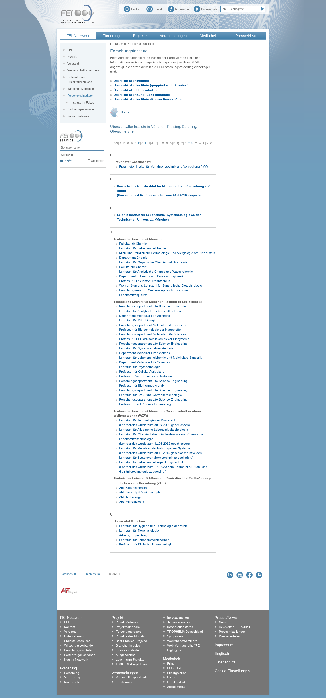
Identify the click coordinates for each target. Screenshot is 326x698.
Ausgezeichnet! (126, 655)
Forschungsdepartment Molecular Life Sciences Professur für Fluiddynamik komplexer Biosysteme (154, 336)
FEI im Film (175, 668)
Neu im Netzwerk (78, 116)
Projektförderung (127, 622)
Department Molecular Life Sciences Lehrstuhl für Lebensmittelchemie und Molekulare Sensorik (160, 355)
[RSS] (259, 577)
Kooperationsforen (180, 627)
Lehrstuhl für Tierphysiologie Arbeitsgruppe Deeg (139, 533)
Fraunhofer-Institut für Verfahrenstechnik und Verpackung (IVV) (163, 166)
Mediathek (208, 36)
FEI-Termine (124, 682)
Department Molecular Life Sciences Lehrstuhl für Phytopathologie (144, 364)
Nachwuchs (72, 682)
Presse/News (246, 36)
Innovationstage (178, 617)
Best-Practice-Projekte (131, 641)
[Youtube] (239, 577)
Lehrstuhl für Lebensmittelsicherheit (144, 540)
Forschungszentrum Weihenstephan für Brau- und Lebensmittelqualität (154, 292)
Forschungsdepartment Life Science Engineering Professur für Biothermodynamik (153, 383)
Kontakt (159, 9)
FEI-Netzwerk (78, 36)
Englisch (136, 9)
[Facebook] (249, 577)
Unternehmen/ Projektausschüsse (79, 80)
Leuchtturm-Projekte (130, 659)
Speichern (97, 160)
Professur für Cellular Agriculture (142, 371)
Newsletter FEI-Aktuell (234, 627)
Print (170, 663)
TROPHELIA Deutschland (185, 631)
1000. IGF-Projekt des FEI (134, 664)
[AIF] (68, 592)
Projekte (140, 36)
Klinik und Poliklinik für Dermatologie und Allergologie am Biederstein (167, 253)
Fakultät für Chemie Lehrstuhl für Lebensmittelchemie (142, 246)
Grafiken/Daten (178, 682)
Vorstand (73, 63)
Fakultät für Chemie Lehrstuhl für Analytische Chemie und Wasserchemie (156, 269)
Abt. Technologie (130, 497)
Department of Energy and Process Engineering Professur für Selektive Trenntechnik (152, 278)
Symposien (175, 636)
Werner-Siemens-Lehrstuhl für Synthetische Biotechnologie (160, 285)
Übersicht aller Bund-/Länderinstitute (142, 94)
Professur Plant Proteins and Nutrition (145, 376)
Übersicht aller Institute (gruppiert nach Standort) (151, 85)
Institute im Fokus (82, 102)
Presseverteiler (229, 636)
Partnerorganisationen (81, 109)
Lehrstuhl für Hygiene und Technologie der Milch (153, 526)
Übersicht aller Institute (131, 80)
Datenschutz (209, 9)
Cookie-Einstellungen (232, 671)
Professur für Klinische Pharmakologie (146, 544)
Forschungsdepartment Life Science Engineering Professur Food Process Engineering (153, 402)
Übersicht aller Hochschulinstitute (139, 90)
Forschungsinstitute (80, 95)
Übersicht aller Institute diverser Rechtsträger (148, 99)
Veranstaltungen (173, 36)
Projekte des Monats (130, 636)
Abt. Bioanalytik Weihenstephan (141, 492)
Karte (125, 112)
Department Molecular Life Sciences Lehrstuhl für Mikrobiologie (144, 318)
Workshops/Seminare (182, 641)
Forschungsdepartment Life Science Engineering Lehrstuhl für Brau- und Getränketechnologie (153, 392)
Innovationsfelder (128, 650)
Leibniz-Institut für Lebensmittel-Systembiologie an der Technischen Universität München (159, 217)
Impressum (182, 9)
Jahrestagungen (178, 622)
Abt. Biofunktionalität (133, 487)
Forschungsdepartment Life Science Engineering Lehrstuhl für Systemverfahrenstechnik (153, 346)
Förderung (111, 36)
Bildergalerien (177, 673)
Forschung (71, 673)
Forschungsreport (128, 631)
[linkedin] (230, 577)
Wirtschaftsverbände (80, 88)
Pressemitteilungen (232, 631)
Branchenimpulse (128, 645)
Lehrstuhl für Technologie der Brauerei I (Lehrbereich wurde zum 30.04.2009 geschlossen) (154, 422)
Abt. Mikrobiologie (131, 501)
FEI (69, 49)
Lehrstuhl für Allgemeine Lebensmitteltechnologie (153, 429)
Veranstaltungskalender (132, 677)
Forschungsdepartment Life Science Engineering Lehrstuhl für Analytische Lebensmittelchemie (153, 309)
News (223, 622)
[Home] (77, 22)
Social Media (176, 686)
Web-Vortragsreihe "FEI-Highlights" (184, 648)
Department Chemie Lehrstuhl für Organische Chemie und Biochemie (153, 260)
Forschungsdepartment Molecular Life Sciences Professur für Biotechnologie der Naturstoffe (152, 327)
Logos (171, 677)
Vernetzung (72, 677)
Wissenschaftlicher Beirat (83, 70)
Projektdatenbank (128, 627)
